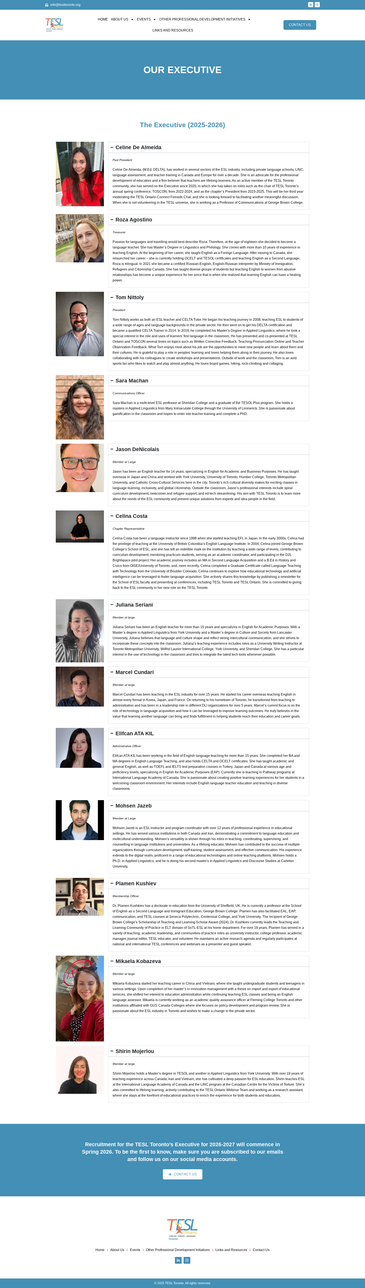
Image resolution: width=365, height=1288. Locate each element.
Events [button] (144, 19)
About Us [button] (119, 19)
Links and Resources (173, 30)
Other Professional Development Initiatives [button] (202, 19)
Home (103, 19)
